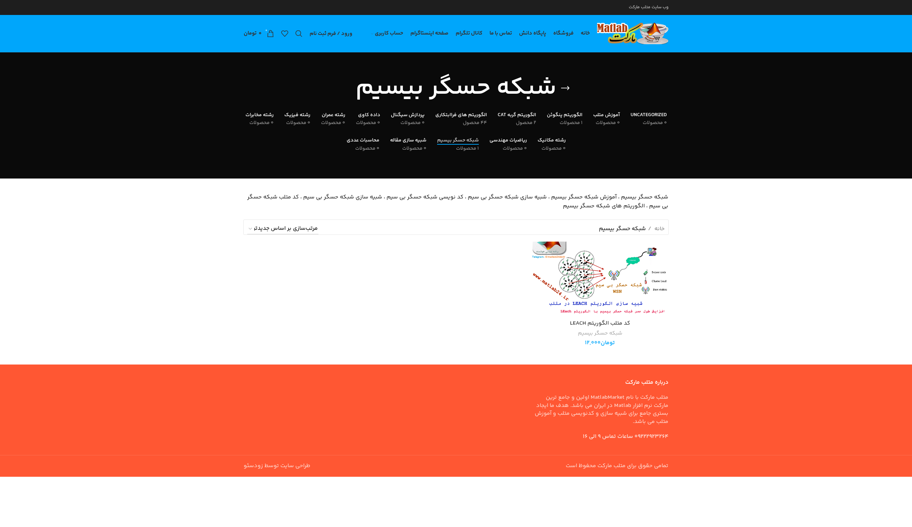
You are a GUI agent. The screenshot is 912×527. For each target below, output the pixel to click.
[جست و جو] (299, 33)
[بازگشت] (565, 88)
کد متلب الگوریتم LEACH (600, 323)
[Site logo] (632, 33)
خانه (659, 228)
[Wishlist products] (285, 33)
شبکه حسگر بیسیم (600, 333)
